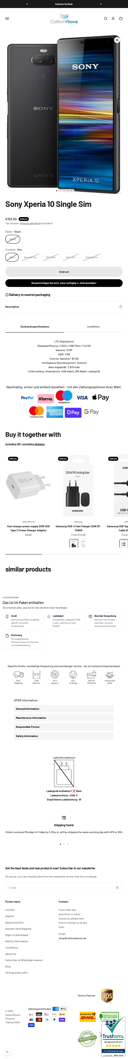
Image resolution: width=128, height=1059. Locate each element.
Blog (8, 966)
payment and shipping (18, 928)
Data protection (14, 922)
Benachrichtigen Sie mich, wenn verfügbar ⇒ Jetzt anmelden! (64, 283)
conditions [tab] (93, 326)
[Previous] (27, 4)
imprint (9, 916)
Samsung (78, 522)
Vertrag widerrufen (16, 972)
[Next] (101, 4)
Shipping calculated (30, 223)
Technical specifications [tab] (34, 326)
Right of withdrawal (16, 935)
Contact (10, 909)
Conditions (11, 947)
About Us (10, 953)
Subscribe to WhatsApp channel (24, 960)
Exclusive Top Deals (64, 4)
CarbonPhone (28, 522)
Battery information (16, 941)
